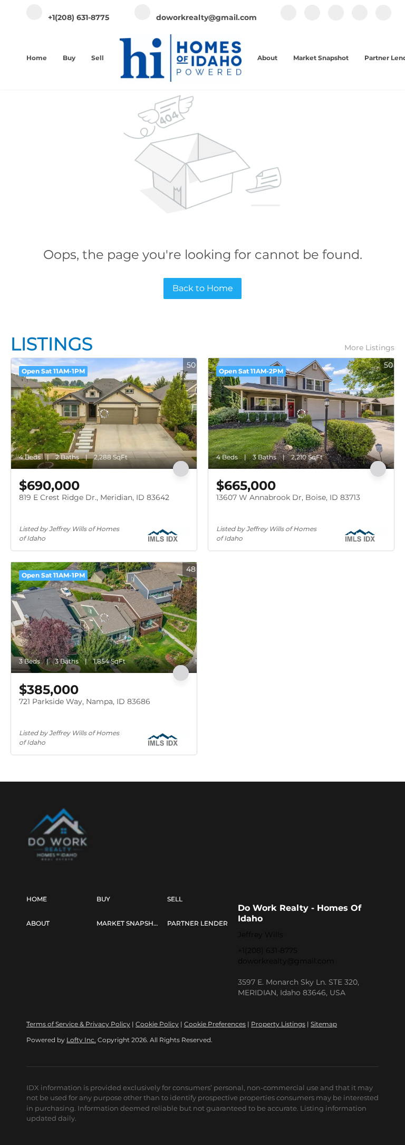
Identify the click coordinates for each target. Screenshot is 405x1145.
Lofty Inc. (81, 1040)
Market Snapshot (321, 58)
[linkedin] (312, 18)
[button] (61, 899)
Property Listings (278, 1024)
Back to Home (202, 288)
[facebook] (288, 18)
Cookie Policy (157, 1024)
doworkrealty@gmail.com (286, 961)
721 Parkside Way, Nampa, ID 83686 (84, 701)
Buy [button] (69, 58)
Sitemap (324, 1024)
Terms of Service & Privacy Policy (78, 1024)
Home (36, 58)
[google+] (383, 18)
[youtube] (360, 18)
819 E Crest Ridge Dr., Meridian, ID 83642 (94, 497)
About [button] (267, 58)
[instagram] (336, 18)
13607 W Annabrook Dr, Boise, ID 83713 (288, 497)
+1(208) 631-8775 (267, 950)
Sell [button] (97, 58)
